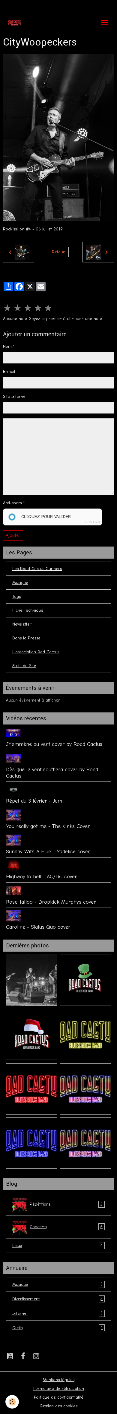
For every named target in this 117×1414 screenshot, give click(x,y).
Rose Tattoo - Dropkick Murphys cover (51, 902)
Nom (7, 346)
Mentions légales (58, 1379)
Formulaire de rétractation (58, 1388)
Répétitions (66, 1204)
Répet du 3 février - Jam (34, 801)
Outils (57, 1327)
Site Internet (15, 396)
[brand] (16, 22)
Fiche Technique (27, 610)
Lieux (57, 1245)
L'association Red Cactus (35, 652)
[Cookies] (12, 1402)
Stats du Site (24, 665)
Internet (57, 1313)
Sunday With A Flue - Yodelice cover (48, 851)
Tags (16, 596)
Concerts (66, 1227)
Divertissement (57, 1298)
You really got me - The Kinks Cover (48, 826)
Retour (58, 252)
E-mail (9, 371)
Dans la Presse (26, 638)
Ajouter (13, 535)
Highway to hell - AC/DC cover (41, 876)
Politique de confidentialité (58, 1397)
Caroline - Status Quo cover (38, 927)
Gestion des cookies (58, 1406)
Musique (20, 582)
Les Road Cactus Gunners (37, 568)
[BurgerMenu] (104, 22)
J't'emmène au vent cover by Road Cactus (54, 744)
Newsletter (22, 624)
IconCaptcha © (92, 522)
